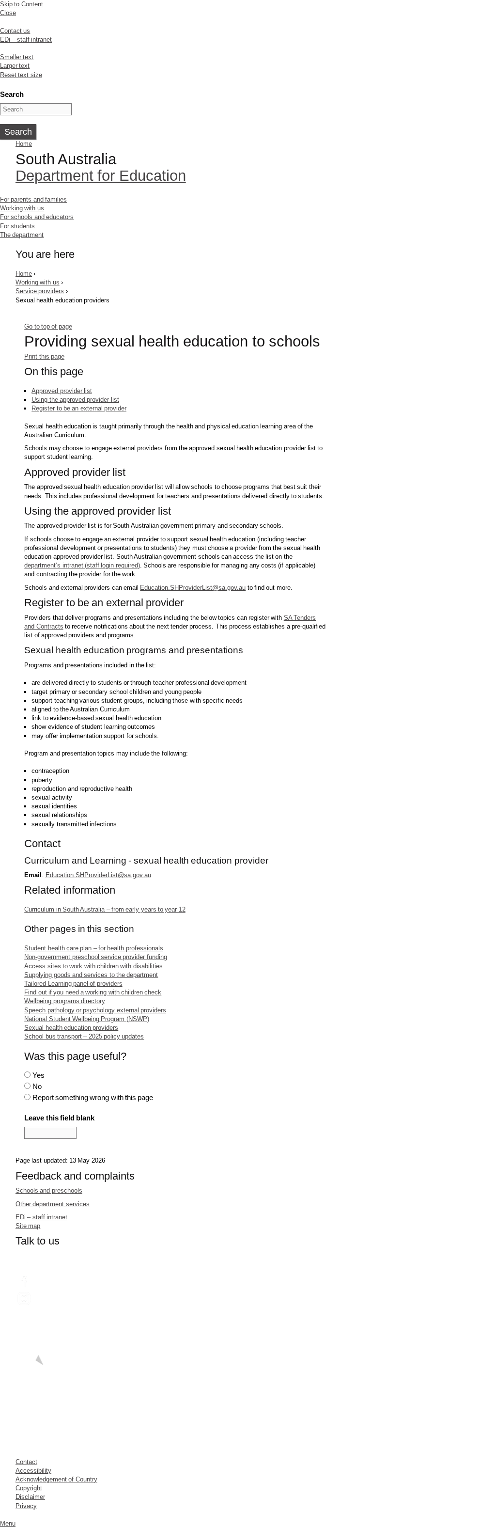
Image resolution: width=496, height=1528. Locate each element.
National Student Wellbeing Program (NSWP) (86, 1019)
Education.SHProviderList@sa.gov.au (193, 587)
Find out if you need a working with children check (92, 992)
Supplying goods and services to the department (91, 974)
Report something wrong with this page (93, 1097)
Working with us (22, 208)
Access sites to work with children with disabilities (93, 966)
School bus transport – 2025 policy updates (84, 1036)
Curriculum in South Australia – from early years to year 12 (105, 909)
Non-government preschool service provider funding (95, 957)
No (37, 1086)
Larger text (15, 65)
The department (22, 234)
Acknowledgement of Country (56, 1479)
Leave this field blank (59, 1118)
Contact (26, 1461)
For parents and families (33, 199)
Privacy (26, 1506)
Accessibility (33, 1470)
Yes (38, 1075)
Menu (8, 1523)
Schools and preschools (49, 1190)
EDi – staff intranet (26, 39)
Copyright (29, 1488)
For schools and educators (37, 217)
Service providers (40, 291)
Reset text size (21, 75)
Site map (28, 1225)
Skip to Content (21, 4)
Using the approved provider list (75, 399)
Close (8, 12)
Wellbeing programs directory (64, 1001)
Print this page (44, 356)
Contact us (15, 30)
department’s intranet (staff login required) (82, 565)
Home (24, 143)
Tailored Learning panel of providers (73, 983)
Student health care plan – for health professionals (93, 948)
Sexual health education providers (71, 1027)
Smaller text (16, 57)
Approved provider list (61, 390)
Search (12, 94)
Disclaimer (30, 1496)
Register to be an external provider (78, 408)
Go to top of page (48, 326)
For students (17, 226)
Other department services (53, 1204)
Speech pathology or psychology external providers (95, 1010)
